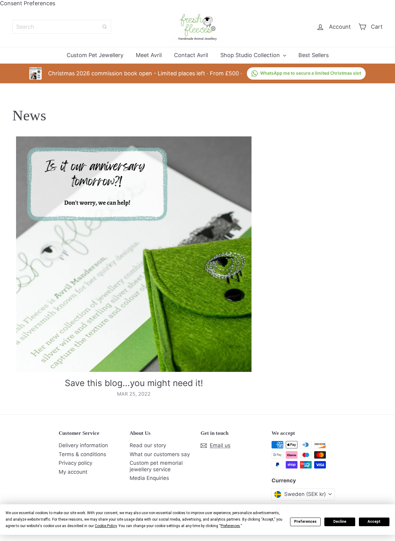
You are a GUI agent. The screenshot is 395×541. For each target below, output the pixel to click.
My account (73, 472)
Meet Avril (149, 55)
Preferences (305, 521)
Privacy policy (75, 463)
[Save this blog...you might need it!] (134, 254)
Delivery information (83, 445)
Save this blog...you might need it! (134, 383)
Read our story (148, 445)
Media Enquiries (149, 478)
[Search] (104, 27)
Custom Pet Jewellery (95, 55)
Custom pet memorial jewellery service (156, 466)
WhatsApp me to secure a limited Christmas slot (310, 73)
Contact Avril (191, 55)
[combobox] (61, 27)
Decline (339, 521)
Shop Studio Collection (250, 55)
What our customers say (160, 454)
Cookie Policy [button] (106, 526)
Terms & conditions (82, 454)
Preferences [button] (230, 526)
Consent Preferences (27, 3)
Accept (374, 521)
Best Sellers (313, 55)
